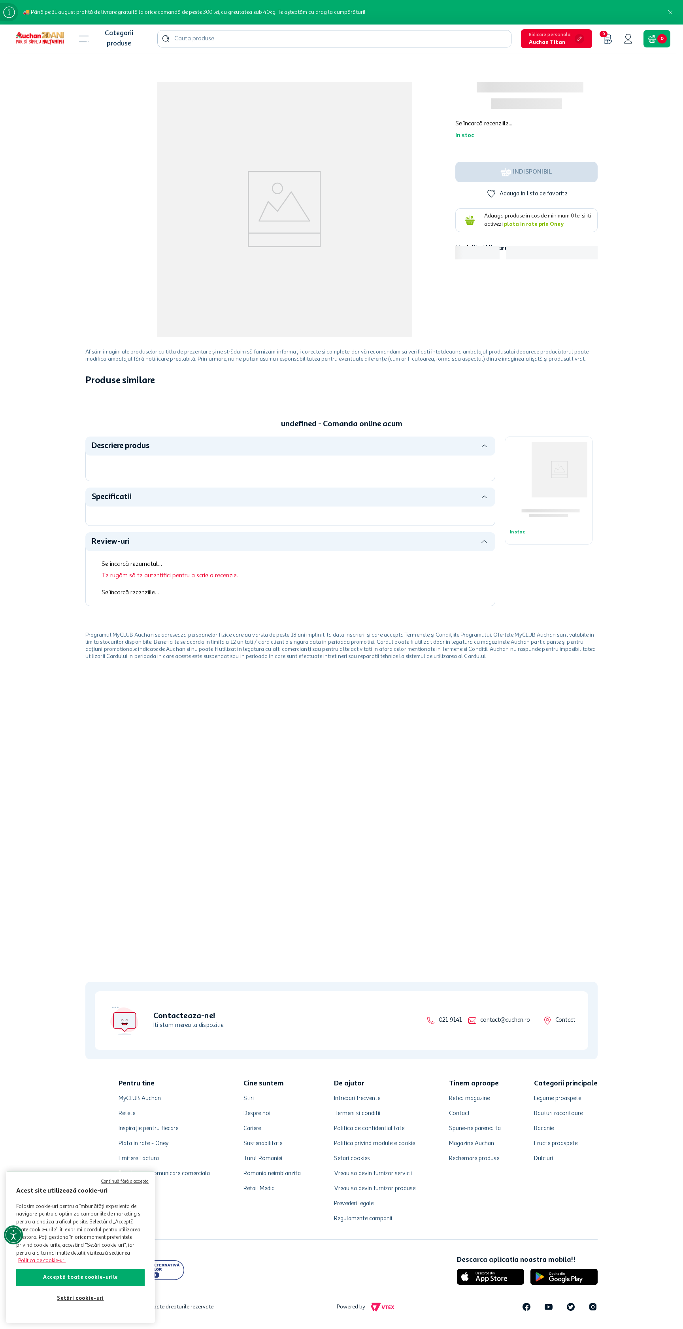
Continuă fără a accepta (125, 1182)
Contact (565, 1020)
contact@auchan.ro (505, 1020)
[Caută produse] (166, 38)
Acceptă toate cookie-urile (80, 1277)
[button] (556, 38)
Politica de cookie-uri (42, 1260)
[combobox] (334, 38)
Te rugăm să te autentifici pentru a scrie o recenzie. (170, 576)
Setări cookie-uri (80, 1298)
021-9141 (450, 1020)
